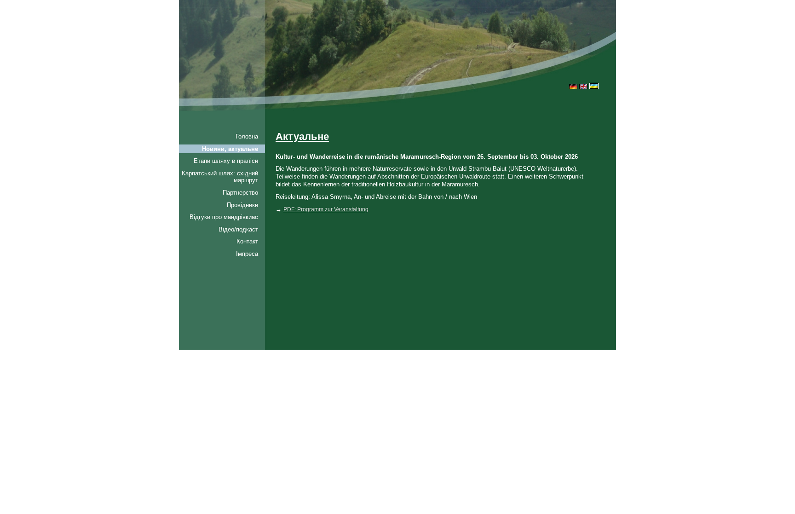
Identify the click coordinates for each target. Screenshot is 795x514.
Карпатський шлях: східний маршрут (220, 177)
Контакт (247, 241)
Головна (247, 136)
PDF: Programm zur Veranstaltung (326, 209)
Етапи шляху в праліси (226, 160)
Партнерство (240, 192)
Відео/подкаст (238, 229)
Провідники (242, 205)
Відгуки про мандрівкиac (224, 217)
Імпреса (247, 253)
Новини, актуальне (230, 148)
